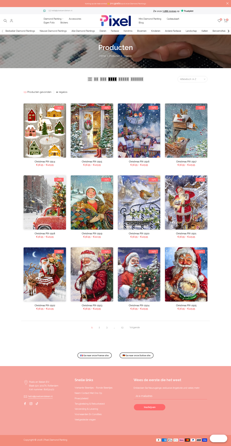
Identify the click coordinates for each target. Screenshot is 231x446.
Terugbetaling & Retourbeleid (90, 403)
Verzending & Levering (86, 409)
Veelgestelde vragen (85, 419)
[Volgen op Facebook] (25, 403)
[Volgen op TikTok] (37, 403)
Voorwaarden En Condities (88, 414)
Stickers (64, 22)
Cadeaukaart (173, 19)
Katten (205, 31)
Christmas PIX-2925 (186, 305)
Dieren (103, 31)
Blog (141, 22)
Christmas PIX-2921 (186, 233)
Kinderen (155, 31)
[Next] (228, 31)
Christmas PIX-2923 (92, 305)
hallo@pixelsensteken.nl (62, 10)
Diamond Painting (52, 19)
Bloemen (141, 31)
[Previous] (2, 31)
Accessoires (75, 19)
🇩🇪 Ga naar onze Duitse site (137, 355)
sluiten (3, 3)
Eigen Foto (49, 22)
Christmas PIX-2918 (45, 233)
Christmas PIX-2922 (45, 305)
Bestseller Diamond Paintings (20, 31)
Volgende (135, 327)
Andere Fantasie (173, 31)
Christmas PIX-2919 (92, 233)
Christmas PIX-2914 (45, 161)
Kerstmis (128, 31)
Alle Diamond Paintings (83, 31)
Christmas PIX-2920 (139, 233)
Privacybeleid (81, 398)
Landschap (191, 31)
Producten (114, 56)
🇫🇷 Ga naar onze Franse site (94, 355)
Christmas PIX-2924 (139, 305)
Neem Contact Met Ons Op (88, 393)
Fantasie (115, 31)
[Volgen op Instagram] (31, 403)
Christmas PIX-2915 (92, 161)
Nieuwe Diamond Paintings (53, 31)
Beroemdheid (220, 31)
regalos (63, 92)
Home (102, 56)
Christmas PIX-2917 (186, 161)
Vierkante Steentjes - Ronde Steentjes (94, 387)
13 (122, 327)
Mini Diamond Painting (150, 19)
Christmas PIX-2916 (139, 161)
